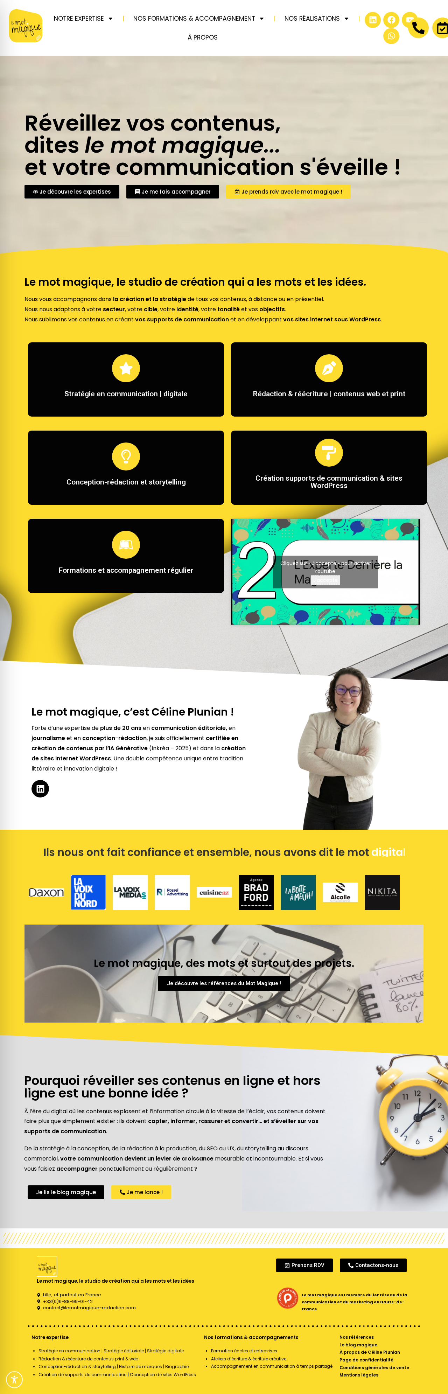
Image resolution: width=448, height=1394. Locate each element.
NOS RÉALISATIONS (312, 18)
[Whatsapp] (391, 36)
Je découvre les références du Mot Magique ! (224, 983)
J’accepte (325, 579)
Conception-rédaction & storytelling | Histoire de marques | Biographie (113, 1366)
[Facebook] (391, 20)
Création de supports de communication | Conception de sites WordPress (117, 1375)
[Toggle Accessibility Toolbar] (14, 1380)
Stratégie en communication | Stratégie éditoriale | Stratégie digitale (111, 1351)
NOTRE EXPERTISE (79, 18)
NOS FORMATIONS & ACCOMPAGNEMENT (194, 18)
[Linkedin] (373, 20)
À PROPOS (203, 37)
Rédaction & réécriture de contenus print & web (88, 1359)
